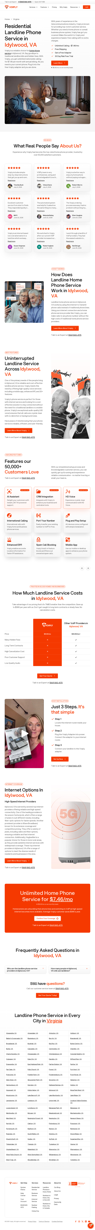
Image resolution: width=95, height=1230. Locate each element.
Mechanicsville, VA (76, 1113)
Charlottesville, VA (13, 1054)
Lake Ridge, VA (75, 1095)
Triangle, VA (32, 1144)
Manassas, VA (75, 1108)
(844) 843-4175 (74, 335)
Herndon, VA (32, 1085)
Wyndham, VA (54, 1160)
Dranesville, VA (11, 1064)
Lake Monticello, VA (56, 1095)
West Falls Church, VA (14, 1154)
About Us (57, 1191)
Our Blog (57, 1187)
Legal (56, 1195)
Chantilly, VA (74, 1049)
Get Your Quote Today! (47, 995)
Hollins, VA (74, 1085)
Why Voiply (63, 7)
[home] (11, 7)
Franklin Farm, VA (34, 1075)
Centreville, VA (54, 1049)
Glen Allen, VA (11, 1080)
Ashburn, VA (74, 1033)
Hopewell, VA (11, 1090)
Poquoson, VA (75, 1123)
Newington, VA (54, 1118)
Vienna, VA (74, 1144)
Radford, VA (32, 1129)
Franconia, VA (11, 1075)
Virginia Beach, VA (12, 1149)
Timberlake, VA (11, 1144)
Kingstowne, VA (11, 1095)
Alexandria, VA (11, 1033)
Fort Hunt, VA (75, 1069)
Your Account (24, 1200)
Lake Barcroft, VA (34, 1095)
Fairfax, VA (74, 1064)
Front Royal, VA (75, 1075)
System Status (23, 1188)
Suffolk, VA (53, 1139)
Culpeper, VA (11, 1059)
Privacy (56, 1198)
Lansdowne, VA (11, 1100)
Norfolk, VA (10, 1123)
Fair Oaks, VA (10, 1069)
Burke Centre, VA (76, 1043)
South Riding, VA (33, 1134)
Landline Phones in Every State (47, 1189)
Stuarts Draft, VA (12, 1139)
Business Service (35, 1194)
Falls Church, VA (33, 1069)
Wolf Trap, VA (11, 1160)
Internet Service (34, 1200)
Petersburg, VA (54, 1123)
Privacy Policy (32, 1221)
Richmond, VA (75, 1129)
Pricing (54, 7)
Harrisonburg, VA (12, 1085)
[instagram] (79, 1221)
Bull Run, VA (53, 1043)
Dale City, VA (32, 1059)
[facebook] (76, 1221)
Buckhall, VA (32, 1043)
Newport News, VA (76, 1118)
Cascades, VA (32, 1049)
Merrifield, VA (11, 1118)
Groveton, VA (53, 1080)
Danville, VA (53, 1059)
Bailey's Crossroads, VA (14, 1038)
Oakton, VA (32, 1123)
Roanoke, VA (10, 1134)
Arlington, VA (53, 1033)
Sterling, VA (53, 1134)
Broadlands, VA (11, 1043)
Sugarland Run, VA (76, 1139)
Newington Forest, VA (35, 1118)
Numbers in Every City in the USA (46, 1197)
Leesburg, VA (32, 1100)
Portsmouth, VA (11, 1129)
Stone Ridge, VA (76, 1134)
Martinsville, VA (11, 1113)
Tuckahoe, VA (54, 1144)
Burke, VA (9, 1049)
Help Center (23, 1194)
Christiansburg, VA (55, 1054)
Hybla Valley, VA (33, 1090)
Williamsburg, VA (55, 1154)
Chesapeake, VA (33, 1054)
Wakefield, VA (33, 1149)
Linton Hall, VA (54, 1100)
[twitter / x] (82, 1221)
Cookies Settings (57, 1221)
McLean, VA (32, 1113)
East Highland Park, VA (35, 1064)
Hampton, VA (75, 1080)
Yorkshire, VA (75, 1160)
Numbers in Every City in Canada (46, 1206)
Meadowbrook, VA (55, 1113)
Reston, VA (53, 1129)
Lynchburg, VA (33, 1108)
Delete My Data (57, 1203)
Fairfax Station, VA (55, 1064)
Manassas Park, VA (55, 1108)
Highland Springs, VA (56, 1085)
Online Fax (35, 1211)
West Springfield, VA (35, 1154)
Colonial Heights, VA (77, 1054)
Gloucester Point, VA (35, 1080)
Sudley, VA (31, 1139)
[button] (33, 7)
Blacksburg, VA (33, 1038)
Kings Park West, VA (77, 1090)
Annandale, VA (33, 1033)
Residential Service (36, 1188)
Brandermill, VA (75, 1038)
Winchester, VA (75, 1154)
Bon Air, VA (53, 1038)
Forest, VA (52, 1069)
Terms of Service (44, 1221)
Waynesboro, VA (76, 1149)
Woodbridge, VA (33, 1160)
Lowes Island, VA (12, 1108)
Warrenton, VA (54, 1149)
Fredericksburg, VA (55, 1075)
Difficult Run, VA (76, 1059)
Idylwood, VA (53, 1090)
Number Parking (34, 1206)
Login (86, 7)
